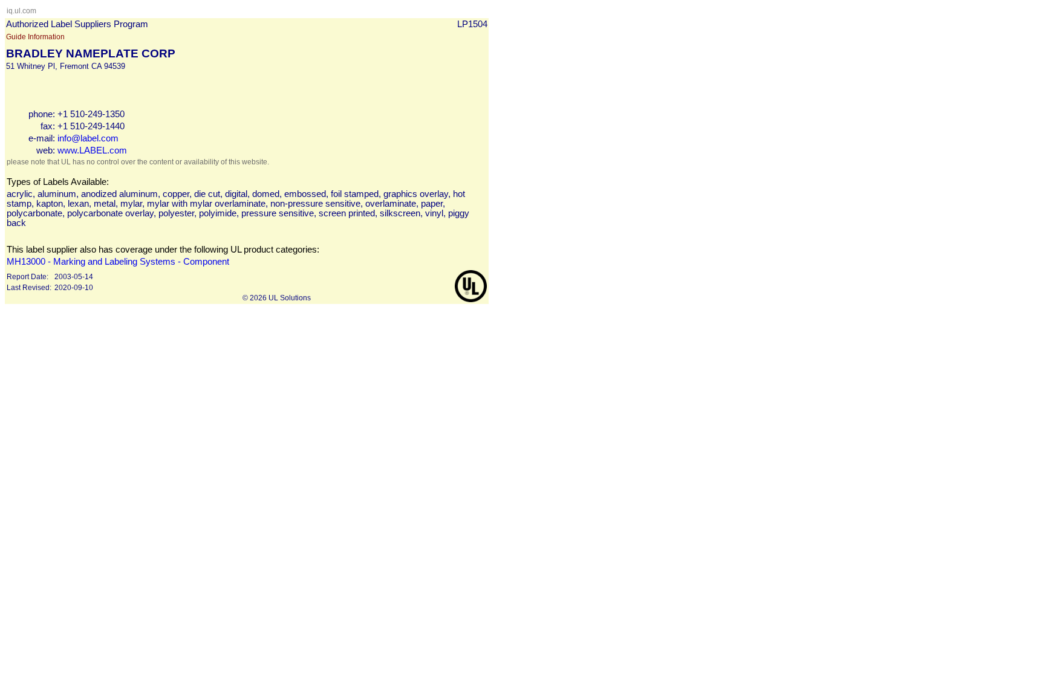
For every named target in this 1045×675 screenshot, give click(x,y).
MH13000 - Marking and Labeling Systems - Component (118, 261)
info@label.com (88, 138)
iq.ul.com (21, 11)
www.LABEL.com (92, 150)
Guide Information (35, 37)
